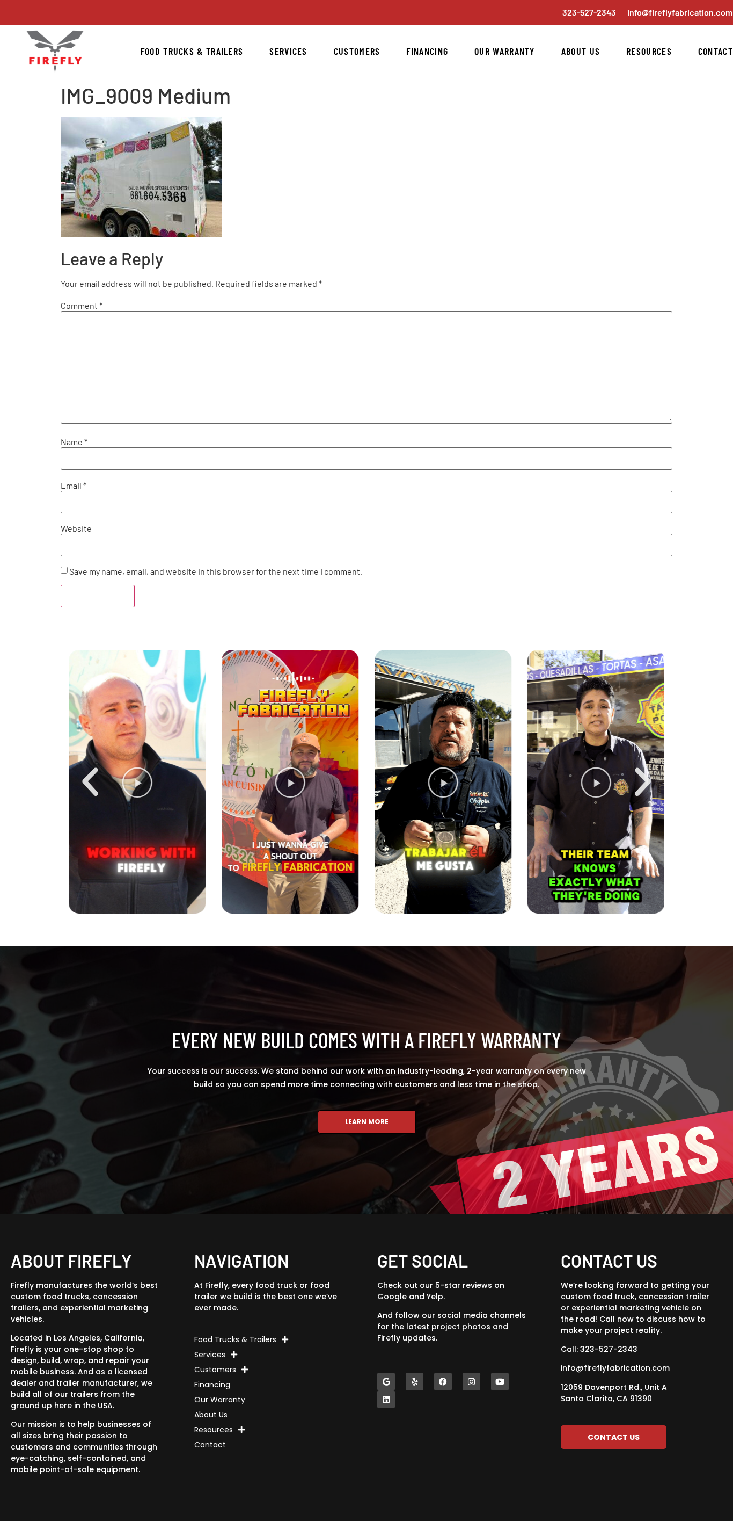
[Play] (137, 782)
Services (288, 51)
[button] (90, 782)
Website (76, 528)
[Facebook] (443, 1381)
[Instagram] (471, 1381)
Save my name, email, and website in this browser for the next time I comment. (215, 571)
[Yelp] (414, 1381)
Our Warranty (504, 51)
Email (73, 485)
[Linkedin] (386, 1399)
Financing (427, 51)
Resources (649, 51)
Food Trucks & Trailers (192, 51)
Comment (81, 305)
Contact (715, 51)
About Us (580, 51)
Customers (357, 51)
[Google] (386, 1381)
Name (74, 442)
